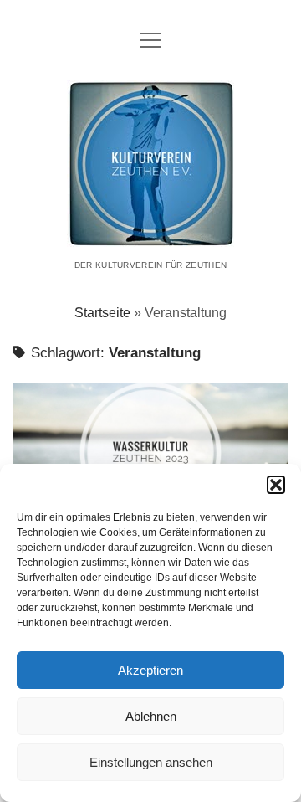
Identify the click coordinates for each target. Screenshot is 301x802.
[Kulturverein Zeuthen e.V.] (150, 236)
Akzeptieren (150, 670)
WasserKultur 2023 (150, 452)
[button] (276, 484)
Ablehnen (150, 716)
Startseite (102, 313)
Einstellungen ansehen (150, 762)
